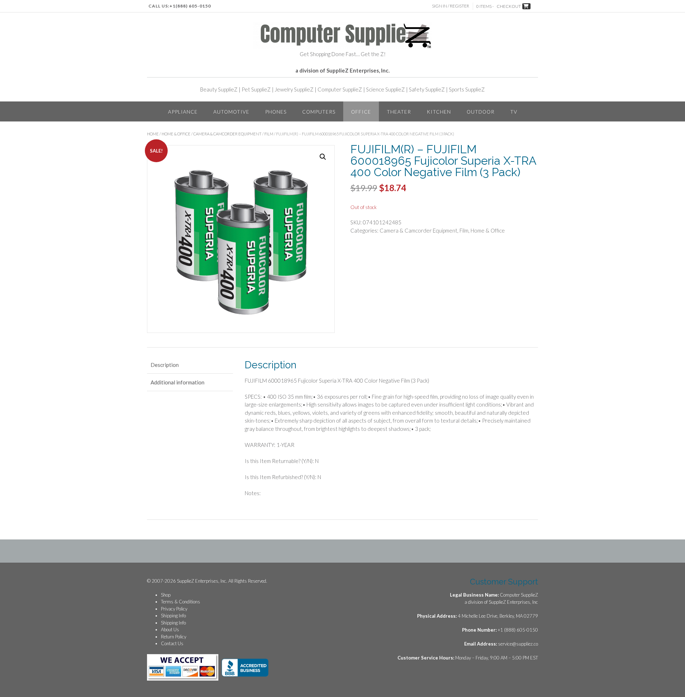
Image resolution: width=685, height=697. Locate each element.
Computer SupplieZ (340, 89)
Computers (318, 112)
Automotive (231, 112)
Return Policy (173, 636)
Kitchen (439, 112)
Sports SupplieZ (467, 89)
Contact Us (172, 643)
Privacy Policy (174, 609)
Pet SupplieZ (256, 89)
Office (361, 112)
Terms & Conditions (180, 601)
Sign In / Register (450, 6)
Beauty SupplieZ (219, 89)
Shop (166, 595)
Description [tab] (165, 365)
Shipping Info (173, 615)
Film (268, 133)
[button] (322, 156)
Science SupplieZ (385, 89)
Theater (399, 112)
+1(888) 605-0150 (190, 6)
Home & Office (176, 133)
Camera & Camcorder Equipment (227, 133)
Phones (275, 112)
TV (513, 112)
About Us (170, 629)
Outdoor (480, 112)
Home (153, 133)
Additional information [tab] (177, 382)
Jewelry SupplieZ (294, 89)
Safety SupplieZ (427, 89)
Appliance (183, 112)
